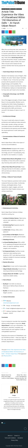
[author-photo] (14, 393)
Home (3, 6)
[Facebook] (3, 31)
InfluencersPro (7, 356)
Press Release (13, 9)
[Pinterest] (10, 31)
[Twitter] (6, 31)
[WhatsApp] (13, 31)
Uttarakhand (19, 9)
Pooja (4, 28)
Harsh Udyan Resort (10, 6)
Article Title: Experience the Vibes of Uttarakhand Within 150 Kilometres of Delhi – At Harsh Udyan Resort (14, 351)
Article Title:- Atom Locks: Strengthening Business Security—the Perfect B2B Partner (20, 377)
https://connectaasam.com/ (14, 397)
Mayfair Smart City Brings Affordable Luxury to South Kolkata (8, 376)
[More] (17, 31)
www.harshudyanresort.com (11, 303)
